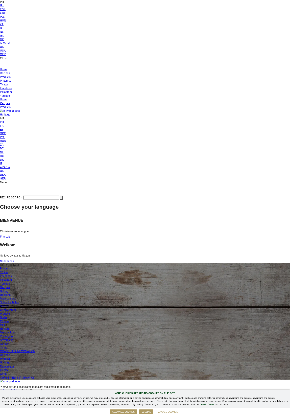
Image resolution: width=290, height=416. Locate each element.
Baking (4, 291)
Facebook (6, 88)
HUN (3, 20)
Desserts (5, 294)
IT (1, 163)
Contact (4, 343)
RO (2, 35)
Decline (146, 412)
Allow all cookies (123, 412)
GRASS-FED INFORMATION (17, 351)
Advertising (6, 340)
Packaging (6, 336)
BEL (2, 28)
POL (2, 16)
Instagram (6, 91)
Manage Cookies (168, 412)
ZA (2, 24)
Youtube (5, 95)
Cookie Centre (207, 404)
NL (2, 31)
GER (3, 54)
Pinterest (5, 80)
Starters (4, 306)
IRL (2, 5)
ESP (3, 9)
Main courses (8, 298)
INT (2, 122)
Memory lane (7, 332)
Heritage (5, 114)
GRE (3, 13)
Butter (3, 317)
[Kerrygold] (10, 110)
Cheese (4, 321)
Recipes (5, 73)
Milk (2, 324)
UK (2, 46)
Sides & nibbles (9, 302)
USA (3, 50)
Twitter (4, 84)
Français (5, 236)
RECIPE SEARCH (11, 197)
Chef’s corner (8, 310)
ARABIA (5, 43)
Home (3, 69)
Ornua (3, 347)
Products (5, 77)
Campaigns (7, 366)
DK (2, 39)
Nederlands (7, 261)
